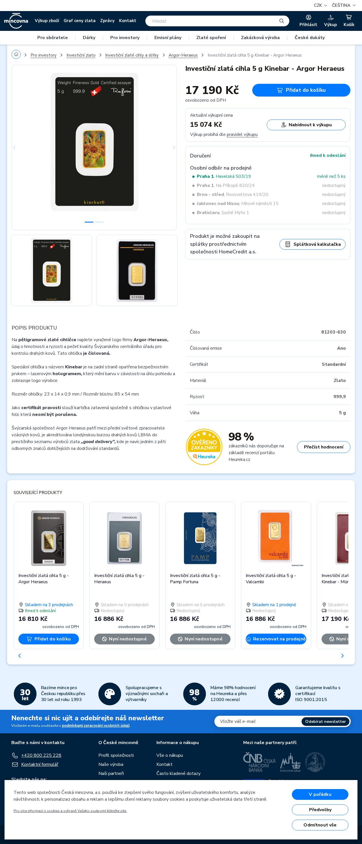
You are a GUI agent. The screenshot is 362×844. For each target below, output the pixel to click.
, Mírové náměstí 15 (238, 203)
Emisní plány (167, 38)
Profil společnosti (116, 755)
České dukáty (310, 38)
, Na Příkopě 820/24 (226, 185)
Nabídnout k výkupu (310, 125)
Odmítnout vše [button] (320, 825)
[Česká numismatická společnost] (315, 762)
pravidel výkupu (242, 134)
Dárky (89, 38)
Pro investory (124, 38)
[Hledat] (281, 21)
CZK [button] (318, 5)
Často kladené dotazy (178, 773)
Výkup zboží (47, 20)
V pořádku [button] (320, 794)
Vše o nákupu (169, 755)
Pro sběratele (52, 38)
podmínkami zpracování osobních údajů (96, 725)
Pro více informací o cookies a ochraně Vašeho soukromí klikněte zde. (70, 810)
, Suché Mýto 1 (223, 213)
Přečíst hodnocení (323, 447)
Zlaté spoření (211, 38)
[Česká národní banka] (259, 762)
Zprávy (107, 20)
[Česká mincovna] (16, 21)
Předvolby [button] (320, 810)
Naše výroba (110, 764)
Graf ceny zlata (80, 20)
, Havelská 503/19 (224, 176)
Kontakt (127, 20)
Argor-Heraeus (183, 55)
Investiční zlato (81, 55)
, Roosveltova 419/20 (232, 194)
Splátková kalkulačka (317, 244)
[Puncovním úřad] (290, 762)
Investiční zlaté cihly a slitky (132, 55)
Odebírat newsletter (325, 721)
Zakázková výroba (260, 38)
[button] (343, 5)
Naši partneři (111, 773)
